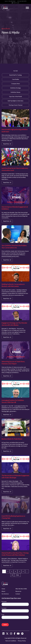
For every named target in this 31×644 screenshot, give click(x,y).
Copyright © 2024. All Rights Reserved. (15, 638)
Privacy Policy (22, 640)
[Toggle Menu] (27, 8)
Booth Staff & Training (15, 75)
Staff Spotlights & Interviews (15, 100)
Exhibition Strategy (15, 88)
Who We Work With (21, 588)
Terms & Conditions (10, 640)
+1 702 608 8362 (11, 1)
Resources (18, 591)
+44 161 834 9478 (21, 1)
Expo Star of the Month (15, 96)
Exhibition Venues (15, 92)
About (3, 591)
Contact (17, 594)
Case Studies (15, 79)
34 (12, 575)
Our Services (5, 594)
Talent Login (16, 2)
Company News (15, 83)
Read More (6, 144)
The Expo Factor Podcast (15, 105)
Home (3, 588)
